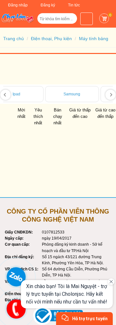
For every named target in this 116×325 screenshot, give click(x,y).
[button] (69, 21)
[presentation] (5, 95)
